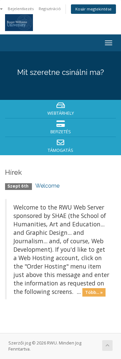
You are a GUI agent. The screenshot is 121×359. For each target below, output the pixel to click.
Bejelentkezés (21, 8)
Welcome (47, 186)
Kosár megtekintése (93, 8)
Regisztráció (50, 8)
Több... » (94, 292)
